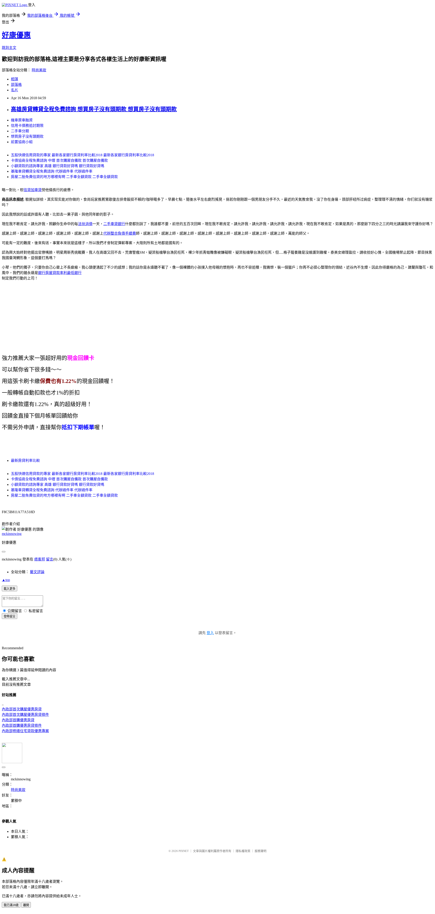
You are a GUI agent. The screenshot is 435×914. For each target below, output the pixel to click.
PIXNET (184, 851)
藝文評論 (37, 572)
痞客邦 (39, 559)
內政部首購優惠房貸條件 (22, 725)
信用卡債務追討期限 (27, 125)
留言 (49, 559)
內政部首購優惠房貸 (18, 720)
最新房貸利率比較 (25, 460)
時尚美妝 (39, 70)
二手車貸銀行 (114, 224)
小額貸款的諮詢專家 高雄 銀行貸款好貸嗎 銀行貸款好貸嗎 (57, 166)
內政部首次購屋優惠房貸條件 (25, 715)
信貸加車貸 (33, 190)
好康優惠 (16, 35)
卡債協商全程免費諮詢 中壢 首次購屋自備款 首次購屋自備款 (59, 160)
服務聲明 (260, 851)
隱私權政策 (243, 851)
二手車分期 (20, 131)
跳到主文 (9, 48)
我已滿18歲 (11, 905)
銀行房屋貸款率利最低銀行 (60, 273)
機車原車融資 (22, 120)
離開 (26, 905)
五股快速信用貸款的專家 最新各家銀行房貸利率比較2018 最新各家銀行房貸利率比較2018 (82, 155)
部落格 (16, 85)
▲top (6, 580)
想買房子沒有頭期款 (27, 136)
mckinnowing (12, 534)
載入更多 (9, 588)
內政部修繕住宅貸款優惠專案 (25, 731)
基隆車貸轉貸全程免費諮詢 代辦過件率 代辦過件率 (51, 171)
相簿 (14, 79)
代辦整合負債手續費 (119, 233)
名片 (14, 90)
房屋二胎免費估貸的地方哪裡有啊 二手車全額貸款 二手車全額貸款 (64, 177)
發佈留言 (9, 616)
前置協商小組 (22, 142)
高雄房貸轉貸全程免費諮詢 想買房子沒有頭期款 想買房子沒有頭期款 (94, 109)
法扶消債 (85, 224)
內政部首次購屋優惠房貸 (22, 709)
